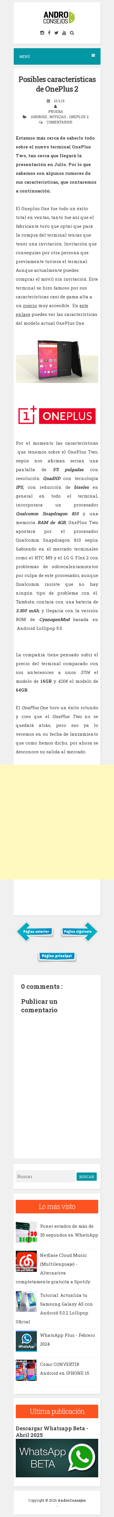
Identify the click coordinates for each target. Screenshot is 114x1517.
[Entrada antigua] (79, 941)
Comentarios (59, 122)
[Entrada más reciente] (35, 941)
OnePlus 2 (79, 116)
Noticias (58, 116)
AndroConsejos (72, 1500)
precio (30, 305)
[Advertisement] (57, 822)
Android (39, 116)
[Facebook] (49, 33)
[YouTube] (64, 33)
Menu (24, 56)
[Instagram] (42, 33)
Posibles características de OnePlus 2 (57, 84)
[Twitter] (57, 33)
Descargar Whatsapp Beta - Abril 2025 (52, 1432)
